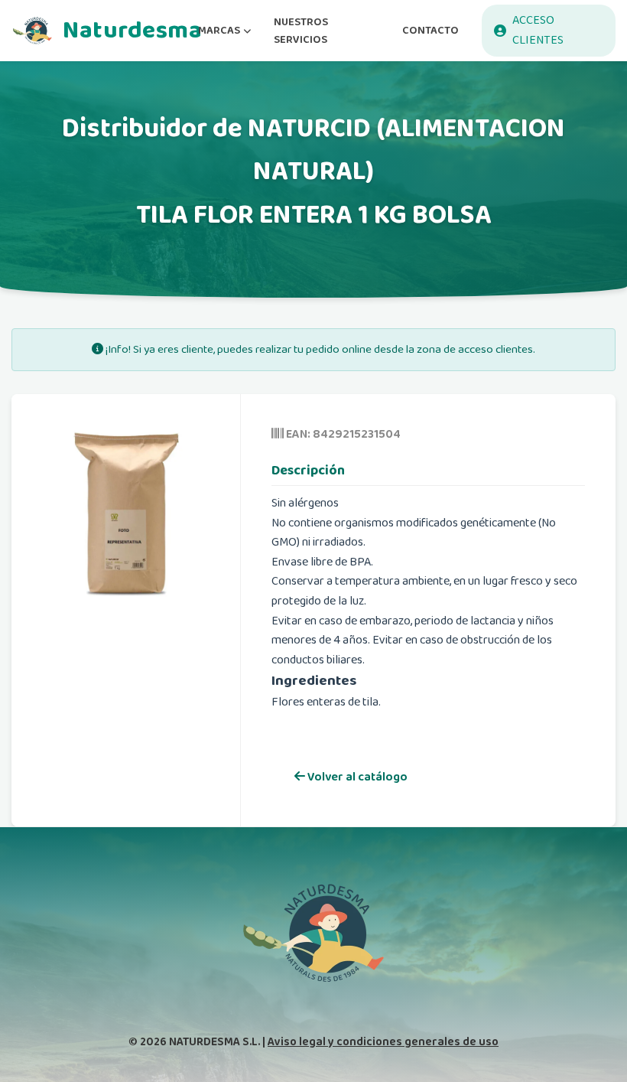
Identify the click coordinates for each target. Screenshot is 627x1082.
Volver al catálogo (356, 777)
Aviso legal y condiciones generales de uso (383, 1042)
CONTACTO (430, 30)
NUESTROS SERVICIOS (301, 30)
